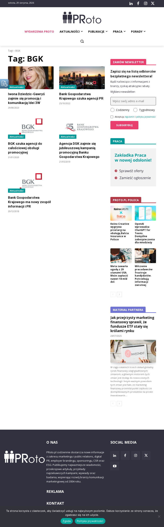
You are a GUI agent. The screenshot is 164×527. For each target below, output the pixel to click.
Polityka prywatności (90, 521)
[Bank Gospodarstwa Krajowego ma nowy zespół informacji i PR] (31, 181)
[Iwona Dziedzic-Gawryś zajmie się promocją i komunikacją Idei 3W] (31, 77)
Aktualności (17, 87)
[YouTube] (114, 466)
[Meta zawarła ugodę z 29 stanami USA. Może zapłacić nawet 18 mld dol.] (121, 255)
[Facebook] (138, 3)
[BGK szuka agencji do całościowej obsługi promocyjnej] (31, 127)
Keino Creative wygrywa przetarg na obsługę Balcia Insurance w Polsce (119, 231)
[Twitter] (153, 3)
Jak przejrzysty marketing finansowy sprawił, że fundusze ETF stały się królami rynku (132, 324)
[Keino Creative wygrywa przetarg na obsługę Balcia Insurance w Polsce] (121, 213)
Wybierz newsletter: (122, 92)
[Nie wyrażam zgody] (159, 516)
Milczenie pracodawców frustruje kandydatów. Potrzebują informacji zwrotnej (143, 275)
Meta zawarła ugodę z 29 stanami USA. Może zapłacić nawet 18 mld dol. (119, 273)
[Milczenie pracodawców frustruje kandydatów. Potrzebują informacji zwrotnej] (145, 255)
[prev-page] (112, 294)
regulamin (129, 116)
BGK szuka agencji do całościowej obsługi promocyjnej (25, 148)
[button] (82, 41)
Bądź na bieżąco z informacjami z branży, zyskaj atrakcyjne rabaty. (130, 84)
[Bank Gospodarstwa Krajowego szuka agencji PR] (82, 77)
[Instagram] (145, 3)
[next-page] (119, 294)
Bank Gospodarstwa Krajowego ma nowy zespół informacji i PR (29, 202)
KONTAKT (55, 503)
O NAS (52, 442)
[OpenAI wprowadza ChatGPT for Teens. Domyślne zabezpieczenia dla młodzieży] (145, 213)
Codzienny (122, 110)
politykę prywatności (146, 116)
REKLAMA (55, 491)
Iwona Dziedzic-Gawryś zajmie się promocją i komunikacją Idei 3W (26, 98)
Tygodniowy (147, 110)
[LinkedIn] (131, 3)
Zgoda (67, 521)
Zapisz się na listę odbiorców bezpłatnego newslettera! (133, 73)
